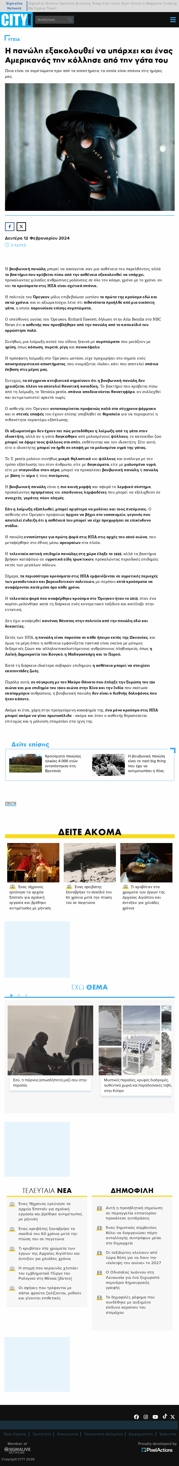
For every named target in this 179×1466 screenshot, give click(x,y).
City (105, 3)
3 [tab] (25, 994)
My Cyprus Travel (42, 8)
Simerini (52, 3)
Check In (138, 3)
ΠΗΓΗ (10, 803)
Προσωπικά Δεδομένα (103, 1434)
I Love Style (119, 3)
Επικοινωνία (67, 1434)
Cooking (170, 3)
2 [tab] (17, 994)
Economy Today (89, 3)
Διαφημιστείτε (141, 1434)
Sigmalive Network (14, 6)
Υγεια (14, 39)
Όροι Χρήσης (15, 1434)
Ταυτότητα (42, 1434)
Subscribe (168, 1434)
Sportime (67, 3)
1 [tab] (10, 994)
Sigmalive (36, 3)
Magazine (154, 3)
